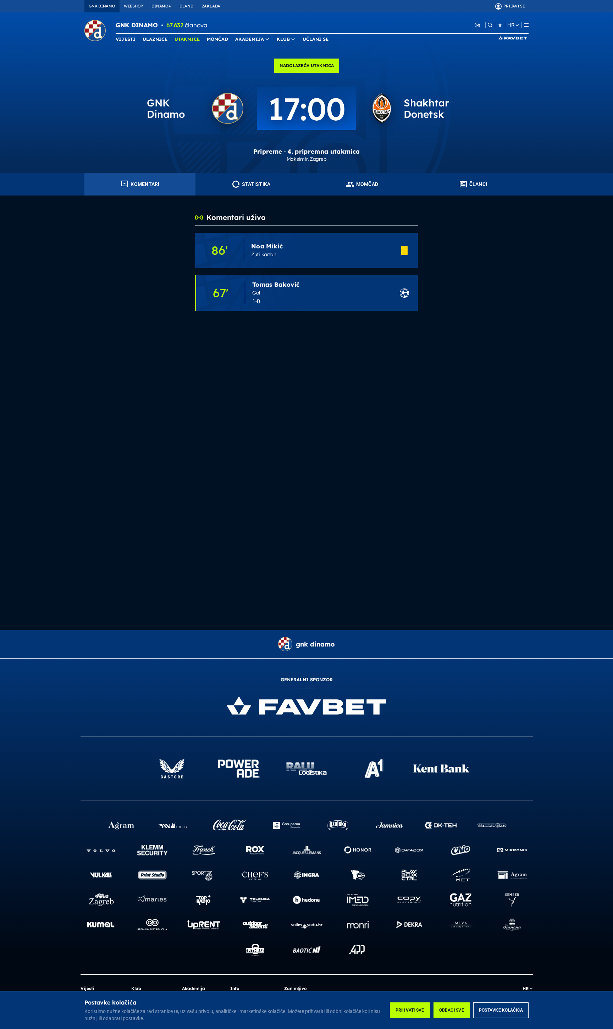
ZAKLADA (211, 6)
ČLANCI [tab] (478, 184)
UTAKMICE (187, 39)
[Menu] (526, 25)
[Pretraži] (490, 25)
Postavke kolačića (501, 1010)
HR (510, 25)
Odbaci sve (451, 1010)
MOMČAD (217, 39)
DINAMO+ (161, 6)
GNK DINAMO (102, 6)
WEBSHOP (133, 6)
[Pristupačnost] (500, 25)
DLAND (186, 6)
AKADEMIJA (249, 39)
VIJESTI (126, 39)
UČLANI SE (315, 39)
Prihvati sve (410, 1010)
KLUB (283, 39)
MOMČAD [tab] (367, 184)
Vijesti (87, 988)
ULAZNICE (155, 39)
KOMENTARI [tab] (145, 184)
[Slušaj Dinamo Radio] (477, 25)
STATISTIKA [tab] (256, 184)
